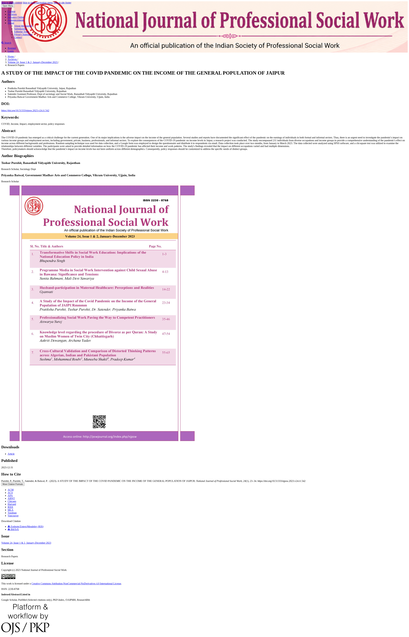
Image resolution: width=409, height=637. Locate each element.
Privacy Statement (23, 34)
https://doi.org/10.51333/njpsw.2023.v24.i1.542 (25, 110)
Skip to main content (11, 2)
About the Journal (23, 25)
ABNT (11, 498)
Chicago (12, 501)
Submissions (20, 28)
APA (10, 495)
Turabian (12, 512)
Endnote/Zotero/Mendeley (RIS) (26, 526)
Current (11, 11)
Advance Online (16, 17)
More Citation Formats (13, 484)
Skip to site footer (62, 2)
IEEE (10, 507)
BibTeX (14, 529)
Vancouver (13, 515)
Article (11, 453)
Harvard (12, 504)
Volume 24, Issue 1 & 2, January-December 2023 (33, 62)
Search (7, 42)
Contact (18, 37)
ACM (11, 489)
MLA (10, 510)
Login (11, 51)
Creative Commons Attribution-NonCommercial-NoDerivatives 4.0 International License (76, 583)
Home (11, 56)
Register (12, 48)
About (11, 23)
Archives (12, 14)
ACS (10, 492)
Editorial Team (21, 31)
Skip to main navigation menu (38, 2)
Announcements (16, 20)
